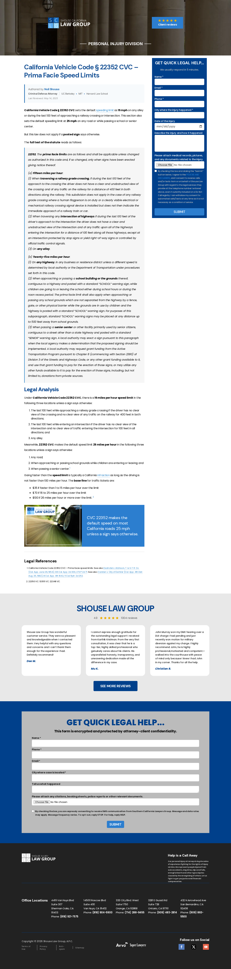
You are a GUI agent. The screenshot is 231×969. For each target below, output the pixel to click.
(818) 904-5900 (102, 912)
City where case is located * (49, 772)
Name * (159, 76)
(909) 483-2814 (167, 912)
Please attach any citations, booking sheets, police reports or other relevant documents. (87, 796)
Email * (159, 87)
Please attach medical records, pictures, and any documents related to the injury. (179, 157)
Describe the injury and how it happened (178, 133)
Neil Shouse (51, 89)
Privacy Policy (43, 947)
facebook (181, 946)
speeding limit (105, 110)
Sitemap (79, 948)
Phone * (159, 99)
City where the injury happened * (174, 110)
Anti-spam (62, 947)
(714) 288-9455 (134, 912)
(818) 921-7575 (69, 916)
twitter (194, 946)
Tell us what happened (46, 784)
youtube (206, 946)
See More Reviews (115, 686)
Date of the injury (165, 121)
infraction (103, 475)
